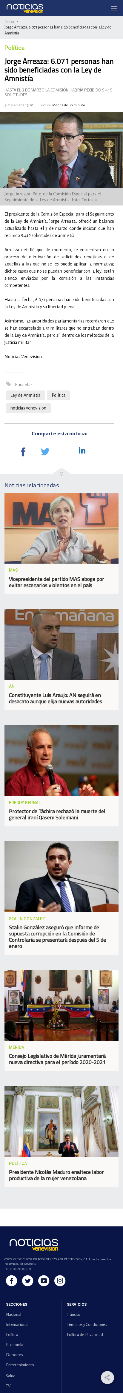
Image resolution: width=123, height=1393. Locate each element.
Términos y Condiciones (87, 1324)
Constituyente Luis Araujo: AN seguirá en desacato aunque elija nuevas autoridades (55, 698)
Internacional (17, 1324)
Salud (11, 1376)
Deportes (14, 1355)
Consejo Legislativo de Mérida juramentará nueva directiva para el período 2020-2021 (57, 1059)
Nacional (13, 1314)
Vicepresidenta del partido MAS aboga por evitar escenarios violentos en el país (56, 582)
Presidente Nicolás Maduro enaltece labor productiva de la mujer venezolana (56, 1175)
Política (9, 21)
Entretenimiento (20, 1365)
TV (8, 1386)
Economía (14, 1345)
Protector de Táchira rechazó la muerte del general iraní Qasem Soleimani (57, 814)
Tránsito (73, 1314)
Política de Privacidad (85, 1334)
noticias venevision (28, 408)
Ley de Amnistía (25, 395)
